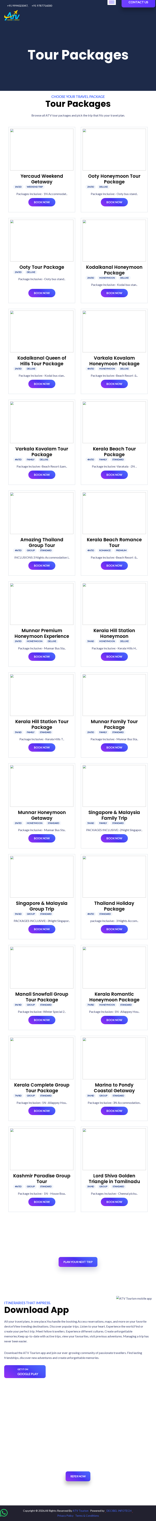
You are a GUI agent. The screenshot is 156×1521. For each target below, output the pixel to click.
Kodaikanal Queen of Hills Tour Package (41, 361)
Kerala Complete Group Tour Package (41, 1088)
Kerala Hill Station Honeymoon (114, 633)
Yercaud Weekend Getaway (42, 179)
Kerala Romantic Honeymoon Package (114, 997)
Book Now (42, 202)
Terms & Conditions (87, 1515)
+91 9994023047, (17, 5)
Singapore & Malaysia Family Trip (114, 815)
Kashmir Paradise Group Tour (41, 1179)
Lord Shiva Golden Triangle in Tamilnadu (114, 1179)
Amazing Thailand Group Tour (41, 542)
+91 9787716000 (42, 5)
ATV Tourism (81, 1510)
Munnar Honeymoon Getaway (42, 815)
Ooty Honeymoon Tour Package (114, 179)
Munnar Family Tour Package (114, 724)
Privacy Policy (65, 1515)
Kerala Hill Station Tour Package (41, 724)
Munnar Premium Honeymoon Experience (41, 633)
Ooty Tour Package (41, 267)
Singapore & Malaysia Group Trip (42, 906)
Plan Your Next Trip (78, 1261)
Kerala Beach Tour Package (114, 452)
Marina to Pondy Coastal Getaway (114, 1088)
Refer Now (78, 1476)
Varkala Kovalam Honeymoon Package (114, 361)
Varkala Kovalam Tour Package (41, 452)
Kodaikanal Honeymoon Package (114, 270)
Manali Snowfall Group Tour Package (41, 997)
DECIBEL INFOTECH (119, 1510)
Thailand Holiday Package (114, 906)
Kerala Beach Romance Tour (114, 542)
